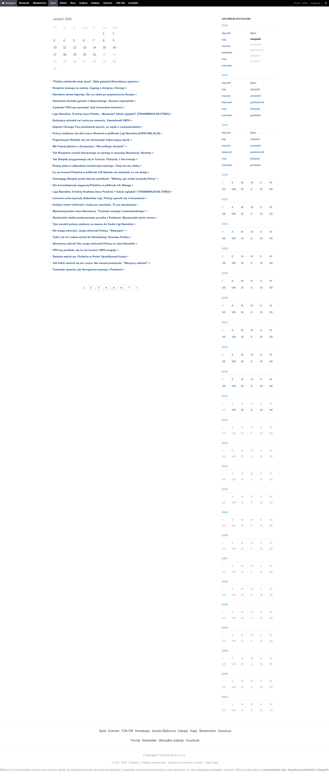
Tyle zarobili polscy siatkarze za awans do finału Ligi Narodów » (94, 224)
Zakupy (183, 731)
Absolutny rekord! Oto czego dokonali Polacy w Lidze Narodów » (95, 243)
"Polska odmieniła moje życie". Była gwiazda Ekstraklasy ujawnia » (96, 81)
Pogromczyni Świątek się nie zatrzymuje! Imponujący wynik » (92, 139)
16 (114, 47)
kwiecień (227, 52)
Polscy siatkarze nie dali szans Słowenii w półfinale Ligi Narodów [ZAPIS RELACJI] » (107, 133)
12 (74, 47)
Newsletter (149, 740)
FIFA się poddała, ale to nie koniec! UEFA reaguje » (86, 250)
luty (224, 39)
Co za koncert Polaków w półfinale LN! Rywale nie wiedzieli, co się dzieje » (101, 172)
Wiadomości (39, 3)
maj (224, 58)
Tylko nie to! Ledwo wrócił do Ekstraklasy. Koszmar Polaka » (92, 237)
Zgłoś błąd (212, 762)
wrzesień (255, 95)
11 (64, 47)
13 (84, 47)
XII (271, 189)
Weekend (24, 3)
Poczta (297, 3)
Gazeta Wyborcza (164, 731)
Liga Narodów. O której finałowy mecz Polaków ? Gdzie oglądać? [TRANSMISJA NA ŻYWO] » (112, 191)
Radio (304, 3)
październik (257, 102)
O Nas (115, 762)
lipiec (253, 33)
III (242, 182)
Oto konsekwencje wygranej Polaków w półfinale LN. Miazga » (93, 185)
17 (54, 54)
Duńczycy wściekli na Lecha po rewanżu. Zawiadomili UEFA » (92, 120)
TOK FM (120, 3)
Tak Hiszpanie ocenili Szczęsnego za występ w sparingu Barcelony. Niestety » (103, 152)
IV (252, 182)
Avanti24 (133, 3)
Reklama (134, 762)
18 (64, 54)
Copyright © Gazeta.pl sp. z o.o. (164, 755)
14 (94, 47)
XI (261, 189)
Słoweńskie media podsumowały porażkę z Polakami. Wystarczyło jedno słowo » (105, 217)
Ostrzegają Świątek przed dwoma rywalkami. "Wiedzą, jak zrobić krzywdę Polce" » (105, 178)
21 (94, 54)
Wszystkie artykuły (171, 740)
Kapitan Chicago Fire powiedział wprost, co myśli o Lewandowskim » (97, 126)
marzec (226, 45)
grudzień (255, 115)
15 (104, 47)
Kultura (83, 3)
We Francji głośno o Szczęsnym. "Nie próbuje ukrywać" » (90, 146)
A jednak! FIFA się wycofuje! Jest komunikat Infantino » (89, 107)
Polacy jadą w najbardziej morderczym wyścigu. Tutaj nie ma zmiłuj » (97, 165)
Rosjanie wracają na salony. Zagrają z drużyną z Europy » (90, 87)
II (232, 182)
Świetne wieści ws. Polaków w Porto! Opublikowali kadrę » (91, 256)
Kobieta (95, 3)
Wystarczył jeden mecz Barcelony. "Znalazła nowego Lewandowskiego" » (100, 211)
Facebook (192, 740)
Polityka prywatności (154, 762)
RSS (124, 762)
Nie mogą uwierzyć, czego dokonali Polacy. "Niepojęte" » (90, 230)
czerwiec (227, 65)
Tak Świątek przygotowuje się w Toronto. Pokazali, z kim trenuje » (95, 159)
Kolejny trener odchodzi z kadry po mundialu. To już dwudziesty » (95, 204)
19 (74, 54)
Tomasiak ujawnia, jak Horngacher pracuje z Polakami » (89, 269)
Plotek (63, 3)
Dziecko (107, 3)
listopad (255, 108)
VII (223, 189)
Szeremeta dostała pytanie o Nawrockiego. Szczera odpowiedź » (94, 100)
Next (73, 3)
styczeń (226, 33)
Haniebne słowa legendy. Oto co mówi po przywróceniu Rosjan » (95, 94)
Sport (53, 3)
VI (270, 182)
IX (242, 189)
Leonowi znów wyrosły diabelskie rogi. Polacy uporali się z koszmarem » (100, 198)
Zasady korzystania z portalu (185, 762)
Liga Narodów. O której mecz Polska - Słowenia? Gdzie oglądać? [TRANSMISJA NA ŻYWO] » (112, 113)
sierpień (255, 89)
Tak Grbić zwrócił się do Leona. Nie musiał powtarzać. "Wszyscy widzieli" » (101, 263)
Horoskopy (142, 731)
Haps (193, 731)
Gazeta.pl (10, 3)
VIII (234, 189)
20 (84, 54)
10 (54, 47)
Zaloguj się (315, 3)
